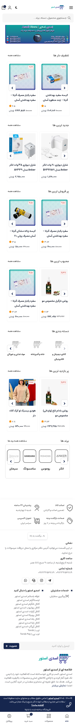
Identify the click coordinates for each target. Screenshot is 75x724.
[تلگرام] (49, 580)
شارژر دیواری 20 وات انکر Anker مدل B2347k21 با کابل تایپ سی (55, 167)
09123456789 (64, 572)
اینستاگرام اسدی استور (28, 600)
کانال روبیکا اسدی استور (28, 615)
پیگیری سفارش (58, 596)
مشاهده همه (14, 55)
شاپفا (27, 709)
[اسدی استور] (37, 34)
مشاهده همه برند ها (17, 441)
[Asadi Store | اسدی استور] (37, 660)
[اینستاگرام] (41, 580)
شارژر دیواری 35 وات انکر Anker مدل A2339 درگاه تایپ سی (22, 167)
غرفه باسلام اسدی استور (27, 596)
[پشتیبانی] (33, 580)
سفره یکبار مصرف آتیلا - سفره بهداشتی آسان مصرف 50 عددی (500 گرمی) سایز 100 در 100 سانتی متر (55, 233)
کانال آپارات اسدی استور (28, 611)
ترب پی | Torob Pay (30, 634)
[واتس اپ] (25, 580)
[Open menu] (71, 8)
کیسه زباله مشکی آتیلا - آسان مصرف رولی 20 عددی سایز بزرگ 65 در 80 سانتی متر (22, 233)
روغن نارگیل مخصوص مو (55, 301)
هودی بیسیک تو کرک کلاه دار (22, 413)
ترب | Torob (34, 630)
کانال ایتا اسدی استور (29, 623)
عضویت (13, 646)
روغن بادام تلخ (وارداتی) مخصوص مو (55, 413)
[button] (64, 87)
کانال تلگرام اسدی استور (28, 604)
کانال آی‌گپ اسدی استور (28, 626)
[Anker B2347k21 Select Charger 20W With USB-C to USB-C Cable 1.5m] (54, 146)
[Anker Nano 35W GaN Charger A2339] (22, 146)
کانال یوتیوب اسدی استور (27, 608)
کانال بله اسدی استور (29, 619)
